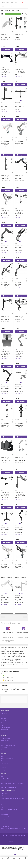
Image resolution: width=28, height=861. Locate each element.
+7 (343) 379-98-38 (5, 796)
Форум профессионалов (7, 761)
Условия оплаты (5, 740)
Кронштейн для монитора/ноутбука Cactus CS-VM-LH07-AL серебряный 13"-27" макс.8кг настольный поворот (20, 600)
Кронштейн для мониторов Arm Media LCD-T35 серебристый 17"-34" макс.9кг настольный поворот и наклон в (20, 354)
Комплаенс (4, 747)
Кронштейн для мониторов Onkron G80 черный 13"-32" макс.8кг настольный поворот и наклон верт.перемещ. (20, 319)
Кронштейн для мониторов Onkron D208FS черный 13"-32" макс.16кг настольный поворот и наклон (6, 178)
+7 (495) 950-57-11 (5, 778)
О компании (4, 713)
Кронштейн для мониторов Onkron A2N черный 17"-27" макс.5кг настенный (6, 460)
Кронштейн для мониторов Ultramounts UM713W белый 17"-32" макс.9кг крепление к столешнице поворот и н (5, 565)
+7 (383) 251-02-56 (5, 816)
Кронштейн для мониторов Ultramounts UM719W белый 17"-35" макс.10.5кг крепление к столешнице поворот (5, 600)
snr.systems (3, 767)
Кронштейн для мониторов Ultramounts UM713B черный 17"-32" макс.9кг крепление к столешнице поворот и (19, 565)
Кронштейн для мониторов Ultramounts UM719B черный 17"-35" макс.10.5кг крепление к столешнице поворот (19, 178)
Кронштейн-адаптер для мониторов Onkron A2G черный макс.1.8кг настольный (6, 37)
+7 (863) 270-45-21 (5, 807)
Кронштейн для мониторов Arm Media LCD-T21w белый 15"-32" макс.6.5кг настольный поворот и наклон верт (6, 142)
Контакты (3, 720)
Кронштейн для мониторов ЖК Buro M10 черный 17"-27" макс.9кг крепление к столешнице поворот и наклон (20, 530)
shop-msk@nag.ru (5, 781)
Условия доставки (5, 743)
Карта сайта (4, 750)
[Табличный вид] (2, 14)
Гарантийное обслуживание (8, 745)
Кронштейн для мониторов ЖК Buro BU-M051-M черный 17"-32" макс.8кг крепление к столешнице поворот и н (19, 424)
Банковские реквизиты (6, 723)
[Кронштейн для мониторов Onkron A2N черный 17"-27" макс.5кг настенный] (7, 446)
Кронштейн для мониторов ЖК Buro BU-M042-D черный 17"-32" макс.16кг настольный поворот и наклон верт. (6, 530)
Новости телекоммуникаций (8, 758)
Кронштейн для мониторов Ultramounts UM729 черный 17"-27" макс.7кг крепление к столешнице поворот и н (6, 283)
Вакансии (3, 718)
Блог (2, 756)
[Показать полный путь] (3, 6)
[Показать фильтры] (26, 14)
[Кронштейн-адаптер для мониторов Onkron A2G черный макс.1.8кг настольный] (7, 23)
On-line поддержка (6, 738)
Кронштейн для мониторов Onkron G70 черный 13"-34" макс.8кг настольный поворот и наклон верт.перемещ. (20, 495)
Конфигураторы (5, 770)
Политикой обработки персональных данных (11, 851)
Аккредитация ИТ (5, 732)
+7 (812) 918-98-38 (5, 826)
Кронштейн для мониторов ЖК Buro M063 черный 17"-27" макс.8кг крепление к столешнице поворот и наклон (6, 424)
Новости (3, 716)
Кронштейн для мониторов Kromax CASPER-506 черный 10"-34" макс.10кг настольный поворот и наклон (20, 37)
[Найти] (23, 2)
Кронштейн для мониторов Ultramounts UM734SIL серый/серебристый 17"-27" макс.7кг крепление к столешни (5, 213)
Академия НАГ (4, 763)
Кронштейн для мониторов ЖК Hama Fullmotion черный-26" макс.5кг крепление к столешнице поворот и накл (5, 72)
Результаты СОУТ (5, 729)
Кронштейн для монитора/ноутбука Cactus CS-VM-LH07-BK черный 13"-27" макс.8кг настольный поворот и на (19, 389)
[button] (26, 2)
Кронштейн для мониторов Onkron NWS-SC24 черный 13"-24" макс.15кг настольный (6, 354)
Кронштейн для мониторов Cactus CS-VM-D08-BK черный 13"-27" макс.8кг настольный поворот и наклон (6, 495)
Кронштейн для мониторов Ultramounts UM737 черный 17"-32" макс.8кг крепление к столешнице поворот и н (20, 213)
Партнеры (3, 725)
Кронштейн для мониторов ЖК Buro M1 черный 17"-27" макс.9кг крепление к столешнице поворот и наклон (6, 389)
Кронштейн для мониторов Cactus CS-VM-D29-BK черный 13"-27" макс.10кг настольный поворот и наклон (20, 107)
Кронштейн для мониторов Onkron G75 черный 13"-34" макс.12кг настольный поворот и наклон (20, 72)
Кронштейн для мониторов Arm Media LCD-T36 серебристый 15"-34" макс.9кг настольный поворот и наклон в (20, 142)
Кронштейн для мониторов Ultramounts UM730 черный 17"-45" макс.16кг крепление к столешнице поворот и (6, 248)
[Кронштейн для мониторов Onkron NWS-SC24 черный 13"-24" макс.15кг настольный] (7, 340)
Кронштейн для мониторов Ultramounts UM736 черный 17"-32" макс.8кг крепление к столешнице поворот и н (6, 319)
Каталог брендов (5, 727)
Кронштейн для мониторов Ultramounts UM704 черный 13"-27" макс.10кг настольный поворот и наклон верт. (6, 107)
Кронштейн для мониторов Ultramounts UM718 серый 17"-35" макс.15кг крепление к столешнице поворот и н (20, 248)
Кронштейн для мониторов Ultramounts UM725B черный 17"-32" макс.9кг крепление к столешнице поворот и (19, 283)
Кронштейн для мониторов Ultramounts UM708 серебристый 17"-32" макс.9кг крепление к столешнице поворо (20, 460)
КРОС (2, 765)
